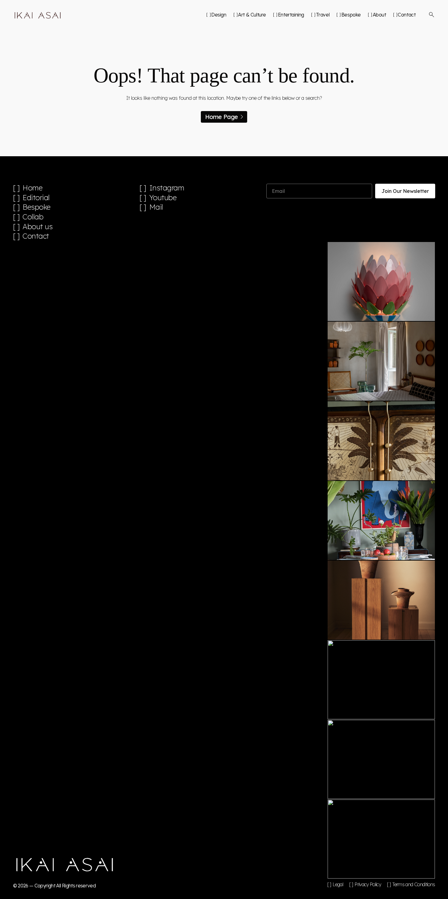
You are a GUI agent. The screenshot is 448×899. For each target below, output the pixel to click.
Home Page (221, 117)
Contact (406, 15)
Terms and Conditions (413, 884)
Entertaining (291, 15)
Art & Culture (252, 15)
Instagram (166, 188)
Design (218, 15)
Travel (322, 15)
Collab (33, 217)
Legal (337, 884)
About (379, 15)
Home (32, 188)
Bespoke (351, 15)
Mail (156, 207)
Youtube (163, 197)
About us (37, 226)
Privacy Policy (367, 884)
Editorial (36, 197)
